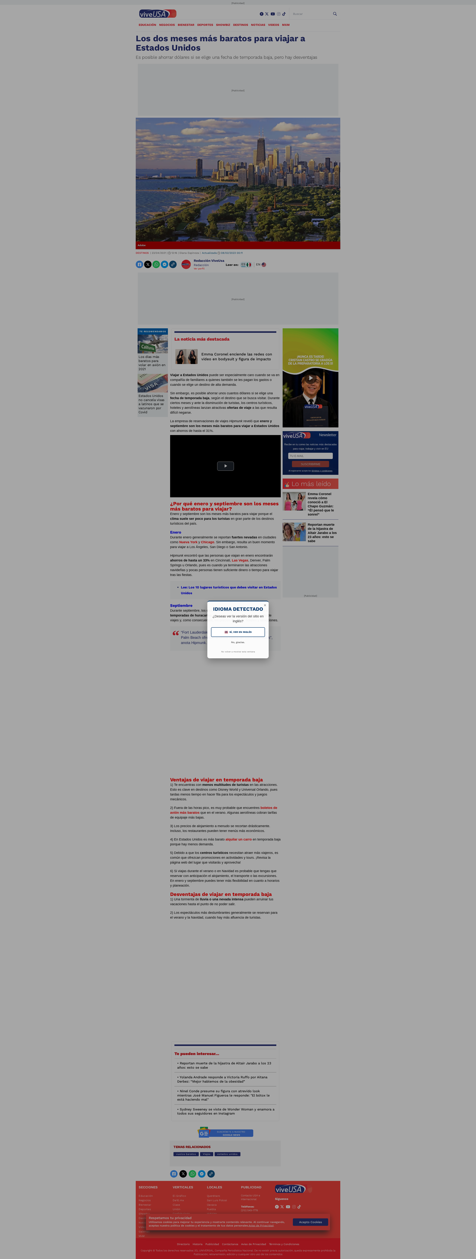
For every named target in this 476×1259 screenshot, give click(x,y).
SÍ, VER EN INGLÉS (238, 632)
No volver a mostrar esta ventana (238, 652)
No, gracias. (238, 642)
